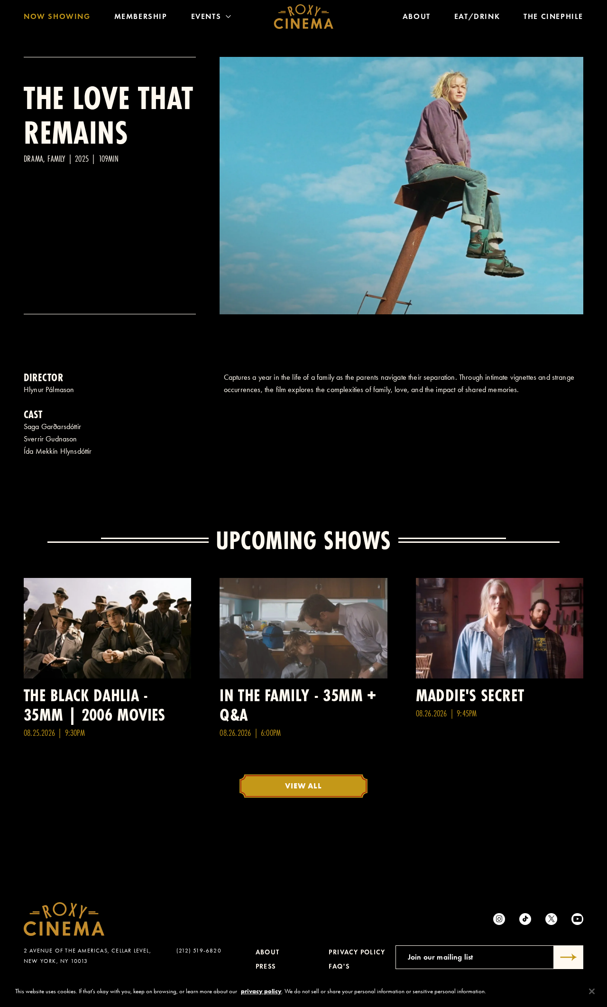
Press (266, 966)
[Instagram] (499, 919)
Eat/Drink (477, 16)
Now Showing (57, 16)
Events (206, 16)
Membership (140, 16)
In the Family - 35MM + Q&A (298, 705)
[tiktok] (525, 919)
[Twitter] (551, 919)
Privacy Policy (357, 952)
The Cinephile (553, 16)
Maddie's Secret (470, 695)
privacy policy (261, 991)
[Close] (591, 991)
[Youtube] (577, 919)
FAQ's (339, 966)
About (417, 16)
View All (303, 785)
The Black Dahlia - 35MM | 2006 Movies (95, 705)
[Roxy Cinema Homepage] (303, 16)
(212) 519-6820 (198, 950)
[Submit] (568, 957)
